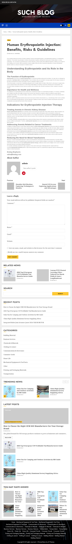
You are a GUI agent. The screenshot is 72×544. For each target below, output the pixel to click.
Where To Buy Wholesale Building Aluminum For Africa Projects (63, 512)
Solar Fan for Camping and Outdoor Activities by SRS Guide (23, 315)
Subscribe (69, 25)
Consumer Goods (9, 355)
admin (25, 163)
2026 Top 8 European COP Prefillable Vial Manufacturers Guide (25, 274)
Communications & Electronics (14, 351)
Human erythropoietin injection (37, 58)
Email (9, 234)
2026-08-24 (7, 431)
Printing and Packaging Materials (15, 370)
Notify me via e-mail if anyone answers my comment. (26, 252)
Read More (8, 437)
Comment (11, 203)
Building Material (9, 335)
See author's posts (29, 168)
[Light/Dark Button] (62, 25)
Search (8, 288)
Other (9, 40)
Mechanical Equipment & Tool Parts (16, 362)
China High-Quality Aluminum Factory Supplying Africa (22, 319)
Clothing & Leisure (10, 347)
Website (9, 241)
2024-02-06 (11, 53)
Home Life (7, 358)
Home (13, 522)
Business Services (9, 339)
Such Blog (36, 12)
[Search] (66, 25)
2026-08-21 (20, 278)
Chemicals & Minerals (11, 343)
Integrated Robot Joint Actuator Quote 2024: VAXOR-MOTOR (24, 322)
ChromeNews (42, 542)
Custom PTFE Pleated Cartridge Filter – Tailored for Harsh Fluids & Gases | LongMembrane (58, 274)
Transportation (9, 374)
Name (9, 227)
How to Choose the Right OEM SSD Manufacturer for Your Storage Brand (28, 307)
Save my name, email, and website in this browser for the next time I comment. (35, 248)
